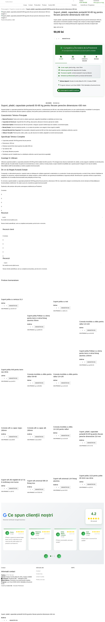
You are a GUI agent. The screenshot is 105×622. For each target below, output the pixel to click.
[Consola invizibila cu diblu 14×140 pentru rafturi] (62, 397)
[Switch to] (57, 5)
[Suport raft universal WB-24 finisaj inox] (37, 455)
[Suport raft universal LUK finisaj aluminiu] (63, 455)
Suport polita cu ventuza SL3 (12, 299)
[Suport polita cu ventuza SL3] (11, 290)
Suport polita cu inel (60, 302)
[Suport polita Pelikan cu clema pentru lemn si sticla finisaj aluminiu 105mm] (89, 342)
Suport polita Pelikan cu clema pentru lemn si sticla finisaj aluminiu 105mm (90, 353)
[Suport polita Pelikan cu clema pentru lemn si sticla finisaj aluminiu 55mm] (36, 291)
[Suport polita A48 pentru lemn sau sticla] (9, 344)
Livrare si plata (40, 576)
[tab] (49, 103)
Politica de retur (40, 579)
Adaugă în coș (66, 38)
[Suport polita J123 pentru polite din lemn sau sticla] (89, 455)
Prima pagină (4, 9)
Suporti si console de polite (17, 9)
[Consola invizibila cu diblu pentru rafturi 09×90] (36, 344)
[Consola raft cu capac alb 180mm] (39, 396)
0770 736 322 (10, 575)
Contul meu (39, 574)
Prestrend (39, 186)
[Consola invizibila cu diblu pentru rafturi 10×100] (88, 291)
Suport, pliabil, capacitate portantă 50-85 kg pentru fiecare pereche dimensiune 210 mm (91, 434)
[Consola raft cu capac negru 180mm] (13, 396)
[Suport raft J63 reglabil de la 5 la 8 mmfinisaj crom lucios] (9, 456)
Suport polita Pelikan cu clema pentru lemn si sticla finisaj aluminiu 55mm (38, 318)
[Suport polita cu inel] (62, 291)
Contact (38, 571)
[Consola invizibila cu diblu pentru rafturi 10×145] (62, 344)
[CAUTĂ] (73, 1)
